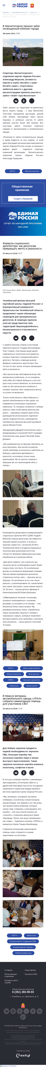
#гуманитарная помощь (23, 947)
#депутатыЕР (32, 686)
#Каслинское (34, 674)
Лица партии (30, 970)
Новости (33, 12)
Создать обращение (23, 199)
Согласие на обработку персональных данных (23, 1043)
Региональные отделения (10, 975)
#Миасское (31, 935)
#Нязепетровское (14, 674)
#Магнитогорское (32, 171)
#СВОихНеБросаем (23, 953)
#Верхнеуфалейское (31, 668)
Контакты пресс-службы (11, 981)
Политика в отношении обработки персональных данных (23, 1040)
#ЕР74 (12, 171)
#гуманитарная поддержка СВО (23, 941)
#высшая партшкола (31, 680)
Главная (6, 12)
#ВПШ (10, 680)
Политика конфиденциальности (23, 1037)
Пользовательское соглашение (23, 1035)
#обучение (14, 686)
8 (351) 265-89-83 (23, 992)
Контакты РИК (31, 974)
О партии (8, 970)
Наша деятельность (19, 12)
